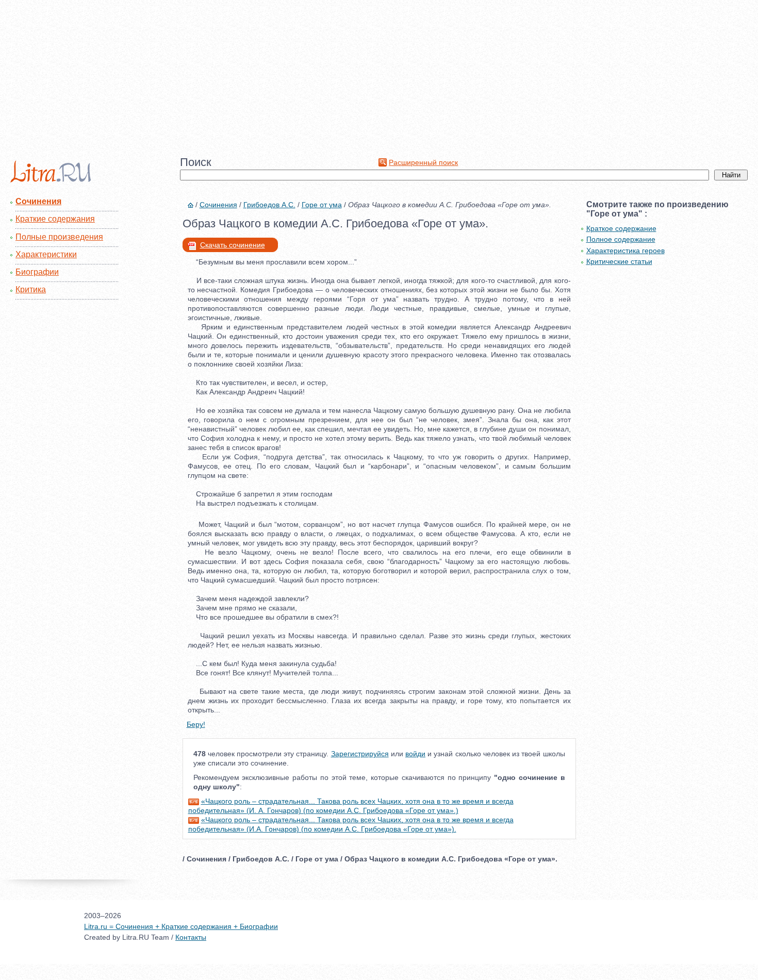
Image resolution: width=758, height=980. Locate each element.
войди (415, 754)
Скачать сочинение (232, 245)
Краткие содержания (55, 218)
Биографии (37, 272)
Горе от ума (322, 205)
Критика (30, 289)
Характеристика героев (625, 250)
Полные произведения (59, 236)
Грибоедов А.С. (269, 205)
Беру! (196, 724)
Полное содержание (620, 239)
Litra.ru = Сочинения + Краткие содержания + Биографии (181, 926)
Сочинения (38, 201)
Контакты (190, 937)
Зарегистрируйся (360, 754)
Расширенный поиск (423, 162)
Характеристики (46, 254)
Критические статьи (619, 261)
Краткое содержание (621, 228)
